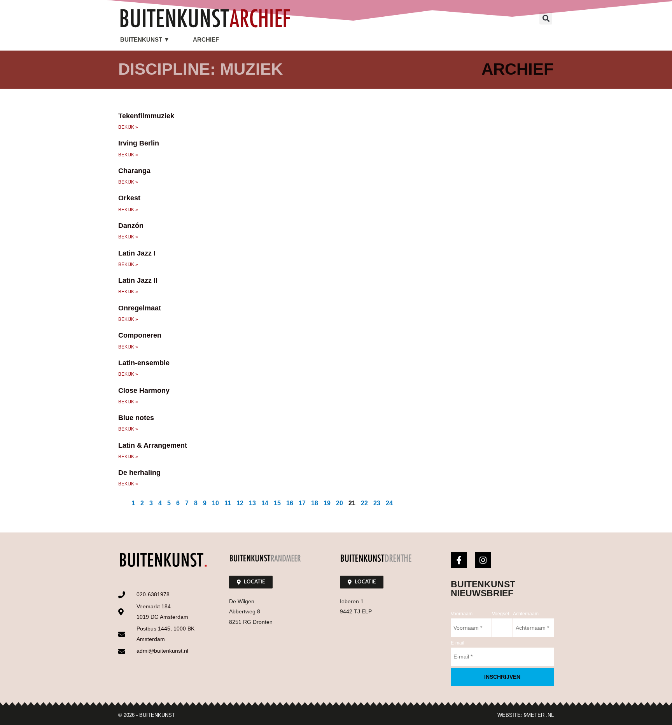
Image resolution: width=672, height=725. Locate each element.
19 (327, 503)
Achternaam (526, 613)
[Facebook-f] (459, 560)
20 (339, 503)
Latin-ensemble (144, 363)
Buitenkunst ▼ (145, 39)
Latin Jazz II (138, 280)
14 (264, 503)
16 (289, 503)
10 (215, 503)
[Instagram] (483, 560)
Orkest (129, 198)
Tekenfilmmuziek (146, 116)
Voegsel (500, 613)
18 (314, 503)
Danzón (131, 225)
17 (302, 503)
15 (277, 503)
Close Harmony (144, 390)
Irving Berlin (138, 143)
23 (376, 503)
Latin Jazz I (137, 253)
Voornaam (461, 613)
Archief (206, 39)
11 (227, 503)
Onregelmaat (139, 308)
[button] (545, 18)
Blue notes (136, 418)
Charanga (134, 171)
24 (389, 503)
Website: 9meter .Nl (525, 715)
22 (364, 503)
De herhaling (139, 472)
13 (252, 503)
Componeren (139, 335)
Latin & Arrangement (152, 445)
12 (239, 503)
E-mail (457, 643)
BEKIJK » (128, 127)
